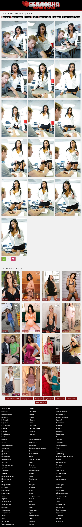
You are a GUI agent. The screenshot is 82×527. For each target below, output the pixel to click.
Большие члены (7, 414)
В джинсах (5, 423)
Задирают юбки (44, 17)
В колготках (60, 423)
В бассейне (5, 420)
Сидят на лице (61, 510)
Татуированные (34, 516)
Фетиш (31, 518)
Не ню (65, 17)
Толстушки (59, 516)
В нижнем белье (34, 428)
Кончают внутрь (7, 465)
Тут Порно (49, 399)
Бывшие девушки (62, 417)
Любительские (61, 473)
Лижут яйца (60, 471)
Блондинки (32, 411)
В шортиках (60, 434)
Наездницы (6, 490)
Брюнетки (5, 17)
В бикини (32, 420)
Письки (58, 499)
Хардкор (32, 521)
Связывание (6, 510)
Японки (31, 524)
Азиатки (31, 409)
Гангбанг (59, 440)
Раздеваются (60, 504)
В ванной (59, 420)
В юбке (34, 17)
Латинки (59, 468)
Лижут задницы (34, 471)
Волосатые (60, 437)
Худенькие (59, 521)
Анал (57, 409)
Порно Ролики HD (12, 399)
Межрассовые (61, 479)
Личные (4, 473)
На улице (59, 487)
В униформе (56, 17)
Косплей (31, 465)
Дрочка (4, 454)
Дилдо (58, 448)
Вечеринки (32, 437)
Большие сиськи (16, 17)
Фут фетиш (5, 521)
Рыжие (31, 507)
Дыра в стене (33, 454)
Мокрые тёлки (6, 485)
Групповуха (5, 448)
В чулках (27, 17)
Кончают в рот (61, 462)
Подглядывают (7, 501)
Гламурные (59, 442)
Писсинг (31, 499)
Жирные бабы (6, 459)
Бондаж (31, 414)
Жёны (31, 456)
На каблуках (60, 485)
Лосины (31, 473)
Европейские (6, 456)
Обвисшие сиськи (62, 493)
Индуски (5, 462)
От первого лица (34, 496)
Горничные (32, 445)
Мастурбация (6, 479)
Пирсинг (4, 499)
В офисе (59, 428)
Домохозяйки (33, 451)
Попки (31, 501)
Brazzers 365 (41, 402)
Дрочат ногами (61, 451)
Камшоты (32, 462)
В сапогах (32, 431)
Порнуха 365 (27, 399)
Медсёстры (33, 479)
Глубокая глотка (7, 445)
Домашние (5, 451)
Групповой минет (62, 445)
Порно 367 (60, 399)
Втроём (4, 440)
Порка (58, 501)
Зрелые (58, 459)
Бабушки (5, 411)
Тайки (4, 516)
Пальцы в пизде (61, 496)
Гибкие (4, 442)
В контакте (32, 426)
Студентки (59, 513)
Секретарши (33, 510)
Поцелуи (32, 504)
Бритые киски (60, 414)
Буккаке (31, 417)
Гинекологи (32, 442)
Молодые (32, 485)
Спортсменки (6, 513)
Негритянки (60, 490)
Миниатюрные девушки (64, 482)
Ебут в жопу (60, 454)
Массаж (58, 476)
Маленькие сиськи (8, 476)
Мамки (31, 476)
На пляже (5, 487)
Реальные (5, 507)
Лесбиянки (5, 471)
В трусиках (59, 431)
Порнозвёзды (6, 504)
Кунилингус (32, 468)
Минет (31, 482)
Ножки (31, 493)
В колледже (6, 426)
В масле (4, 428)
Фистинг (59, 518)
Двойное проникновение (37, 448)
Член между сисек (8, 524)
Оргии (4, 496)
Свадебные (60, 507)
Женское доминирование (64, 456)
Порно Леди (71, 399)
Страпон (31, 513)
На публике (32, 487)
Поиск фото (6, 409)
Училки (77, 17)
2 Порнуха (38, 399)
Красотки (59, 465)
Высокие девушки (35, 440)
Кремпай (5, 468)
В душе (31, 423)
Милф (71, 17)
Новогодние (6, 493)
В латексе (59, 426)
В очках (4, 431)
